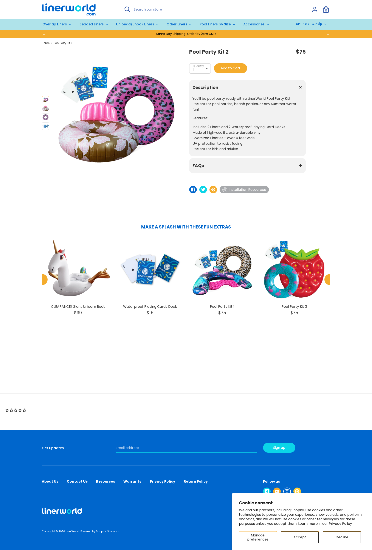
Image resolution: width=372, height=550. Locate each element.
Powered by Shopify (93, 531)
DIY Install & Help (309, 24)
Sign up (279, 447)
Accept (299, 537)
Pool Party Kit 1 (222, 306)
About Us (50, 481)
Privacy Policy (340, 523)
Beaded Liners (92, 24)
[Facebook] (267, 491)
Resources (105, 481)
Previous (42, 279)
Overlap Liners (55, 24)
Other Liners (177, 24)
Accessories (254, 24)
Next (330, 279)
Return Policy (196, 481)
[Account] (314, 7)
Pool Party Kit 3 (294, 306)
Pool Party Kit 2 (63, 43)
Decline (342, 537)
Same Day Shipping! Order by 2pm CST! (186, 34)
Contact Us (77, 481)
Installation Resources (247, 189)
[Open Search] (127, 9)
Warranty (132, 481)
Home (46, 43)
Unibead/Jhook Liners (135, 24)
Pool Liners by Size (216, 24)
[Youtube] (277, 491)
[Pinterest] (297, 491)
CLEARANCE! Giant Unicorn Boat (78, 306)
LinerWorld (72, 531)
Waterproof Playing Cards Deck (150, 306)
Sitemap (112, 531)
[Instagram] (287, 491)
